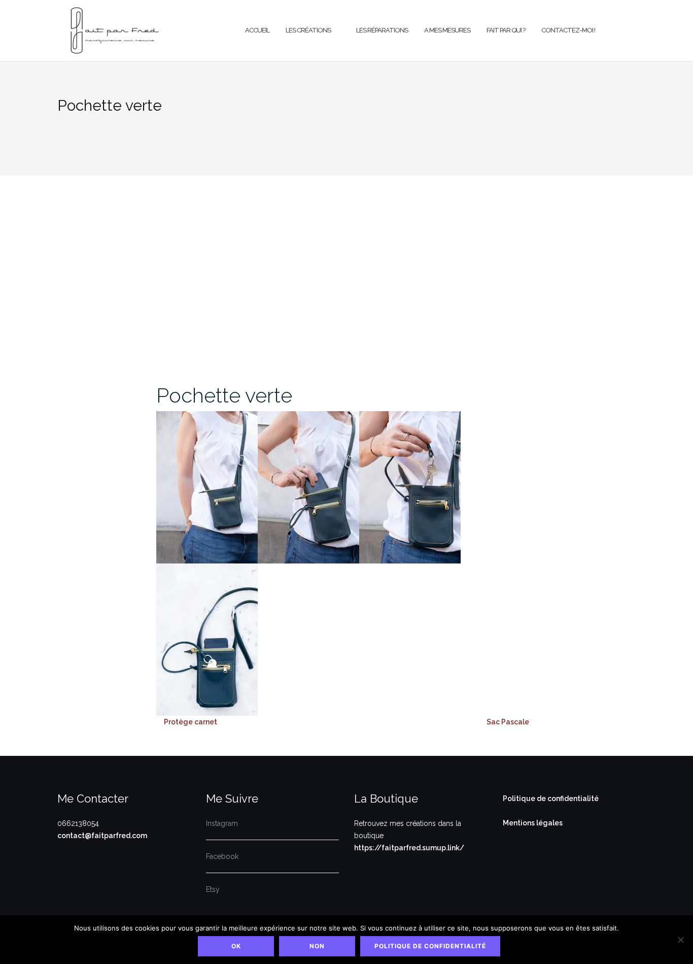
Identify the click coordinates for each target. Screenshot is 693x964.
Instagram (222, 823)
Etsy (213, 889)
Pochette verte (224, 395)
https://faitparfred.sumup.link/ (409, 848)
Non (317, 946)
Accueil (257, 30)
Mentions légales (533, 823)
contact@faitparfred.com (102, 836)
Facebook (222, 856)
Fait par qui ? (506, 30)
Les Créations (308, 30)
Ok (236, 946)
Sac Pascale (508, 722)
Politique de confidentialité (551, 798)
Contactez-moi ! (568, 30)
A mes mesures (447, 30)
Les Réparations (382, 30)
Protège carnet (190, 722)
